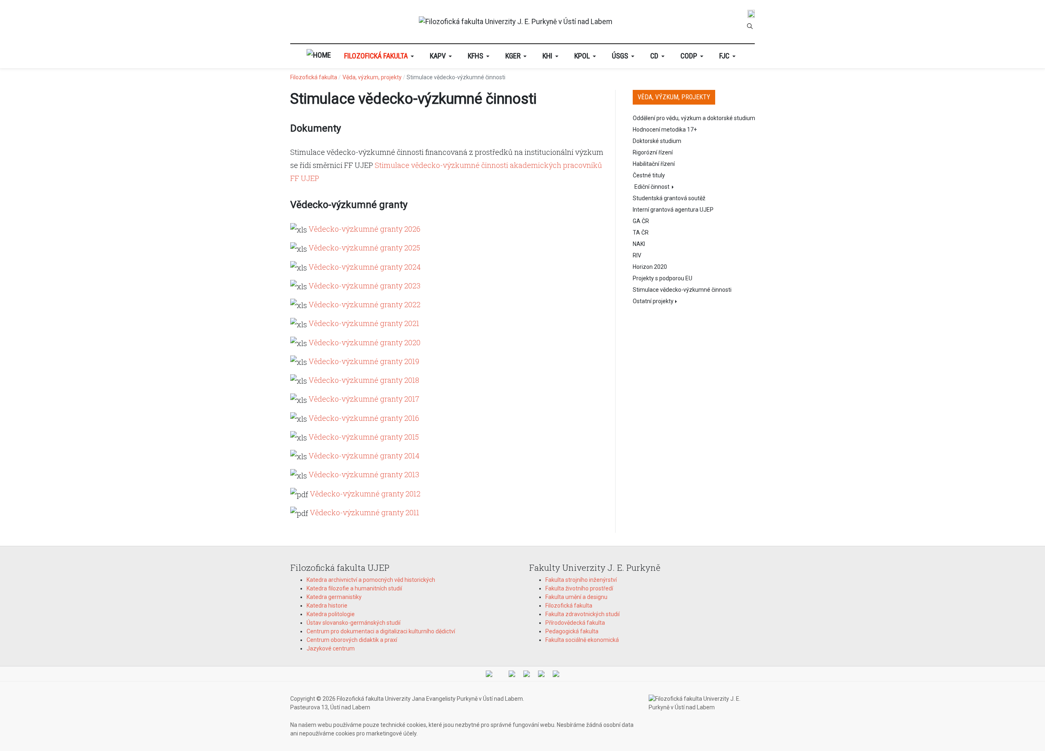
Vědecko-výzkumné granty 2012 (365, 493)
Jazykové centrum (331, 648)
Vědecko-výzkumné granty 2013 (364, 474)
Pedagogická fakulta (571, 631)
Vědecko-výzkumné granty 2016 (364, 418)
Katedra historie (327, 605)
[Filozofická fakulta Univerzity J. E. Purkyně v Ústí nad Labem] (515, 21)
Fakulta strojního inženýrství (581, 580)
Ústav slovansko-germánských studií (353, 622)
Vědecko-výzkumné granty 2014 (364, 455)
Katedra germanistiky (334, 597)
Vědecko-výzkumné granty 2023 (364, 286)
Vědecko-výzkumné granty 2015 (364, 437)
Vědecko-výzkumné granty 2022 (364, 304)
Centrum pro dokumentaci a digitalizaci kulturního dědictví (381, 631)
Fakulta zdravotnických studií (582, 614)
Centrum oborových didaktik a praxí (352, 640)
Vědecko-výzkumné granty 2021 (364, 323)
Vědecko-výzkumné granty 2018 (364, 380)
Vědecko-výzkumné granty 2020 (364, 342)
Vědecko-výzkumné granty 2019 (364, 361)
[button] (380, 56)
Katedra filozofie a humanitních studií (354, 588)
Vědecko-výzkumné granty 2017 (364, 399)
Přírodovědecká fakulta (575, 622)
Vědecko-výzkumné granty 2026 (364, 229)
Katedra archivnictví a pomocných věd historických (371, 580)
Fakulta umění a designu (576, 597)
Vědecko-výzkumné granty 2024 (365, 267)
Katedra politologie (331, 614)
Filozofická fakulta (568, 605)
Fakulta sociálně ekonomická (582, 640)
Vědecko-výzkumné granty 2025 (364, 248)
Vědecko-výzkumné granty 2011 (364, 512)
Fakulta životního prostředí (579, 588)
